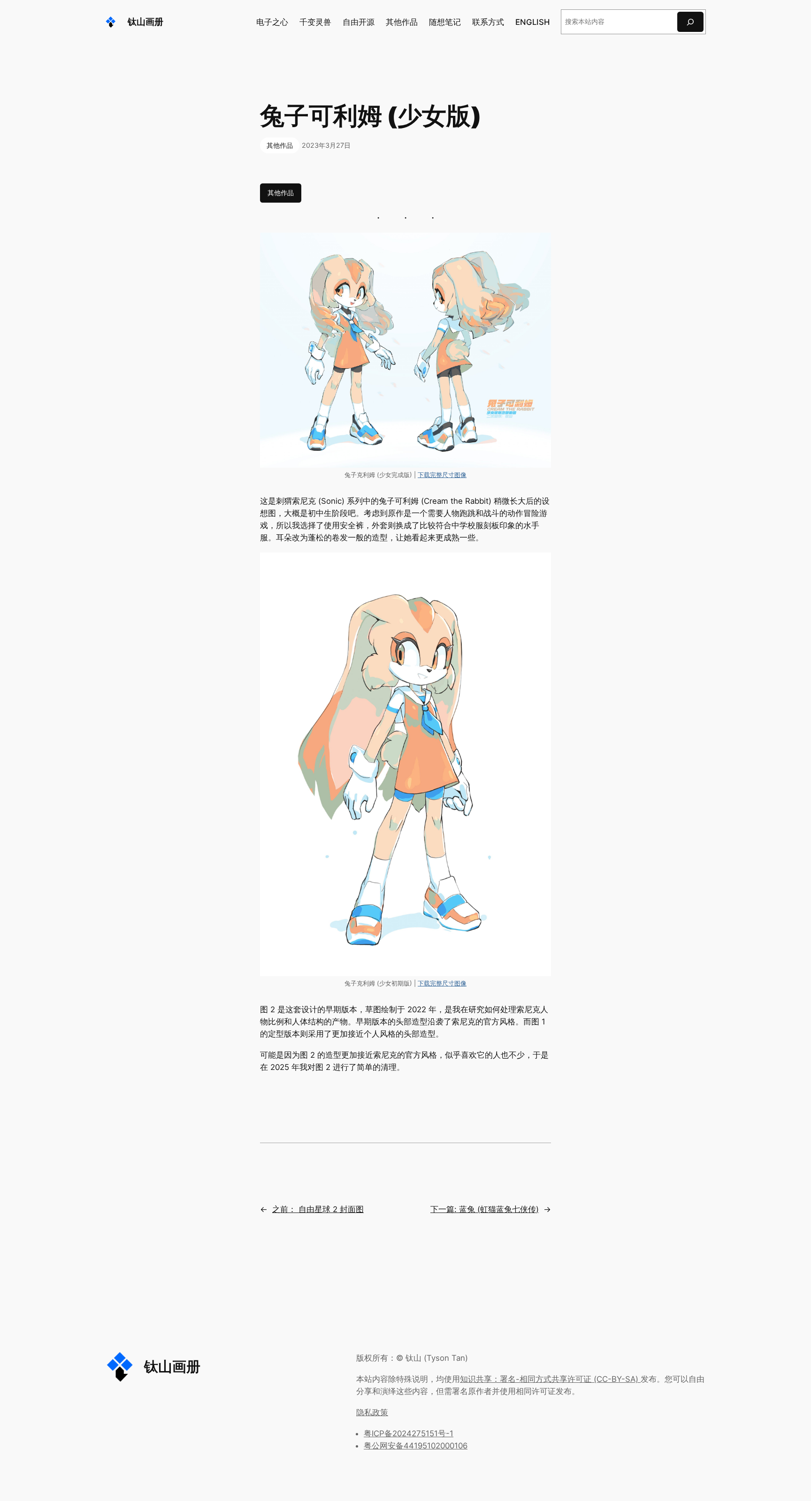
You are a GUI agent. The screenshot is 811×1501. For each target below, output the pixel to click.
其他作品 (280, 145)
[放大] (538, 245)
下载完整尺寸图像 (442, 474)
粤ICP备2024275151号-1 (408, 1433)
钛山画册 (145, 21)
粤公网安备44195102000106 (415, 1445)
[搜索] (690, 22)
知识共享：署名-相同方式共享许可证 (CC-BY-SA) (550, 1379)
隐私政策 (372, 1412)
